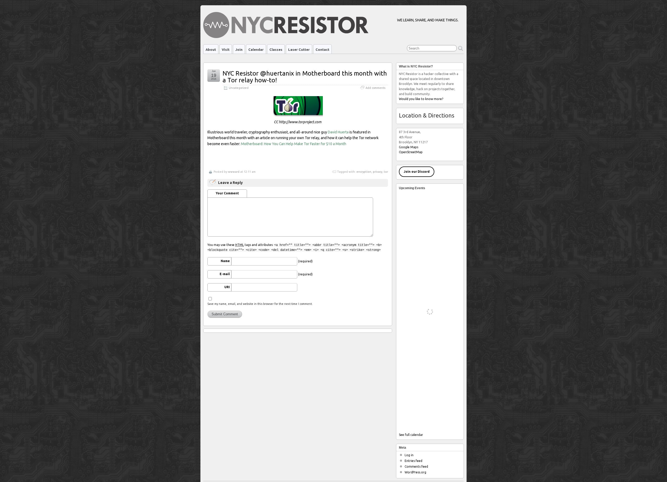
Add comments (375, 87)
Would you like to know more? (421, 99)
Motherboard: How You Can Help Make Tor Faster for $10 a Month (293, 144)
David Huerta (338, 132)
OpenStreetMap (411, 152)
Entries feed (413, 460)
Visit (226, 49)
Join (239, 49)
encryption (363, 171)
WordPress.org (415, 472)
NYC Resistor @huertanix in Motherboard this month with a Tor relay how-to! (305, 77)
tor (386, 171)
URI (227, 287)
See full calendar (411, 434)
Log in (409, 455)
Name (225, 261)
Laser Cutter (299, 49)
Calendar (256, 49)
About (211, 49)
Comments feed (416, 466)
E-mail (225, 274)
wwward (233, 171)
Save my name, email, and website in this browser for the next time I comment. (260, 303)
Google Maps (408, 147)
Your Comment (227, 193)
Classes (275, 49)
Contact (322, 49)
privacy (377, 171)
